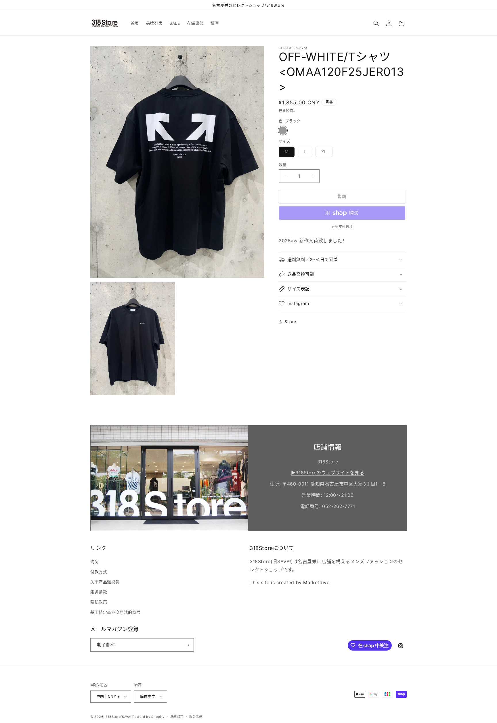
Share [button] (290, 321)
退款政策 (177, 716)
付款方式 (98, 571)
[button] (376, 23)
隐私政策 (98, 601)
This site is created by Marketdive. (290, 582)
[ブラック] (283, 130)
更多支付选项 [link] (342, 227)
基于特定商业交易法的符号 (115, 612)
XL (326, 153)
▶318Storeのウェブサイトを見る (327, 472)
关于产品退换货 (105, 581)
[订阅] (187, 645)
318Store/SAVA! (118, 717)
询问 (94, 561)
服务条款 (98, 591)
